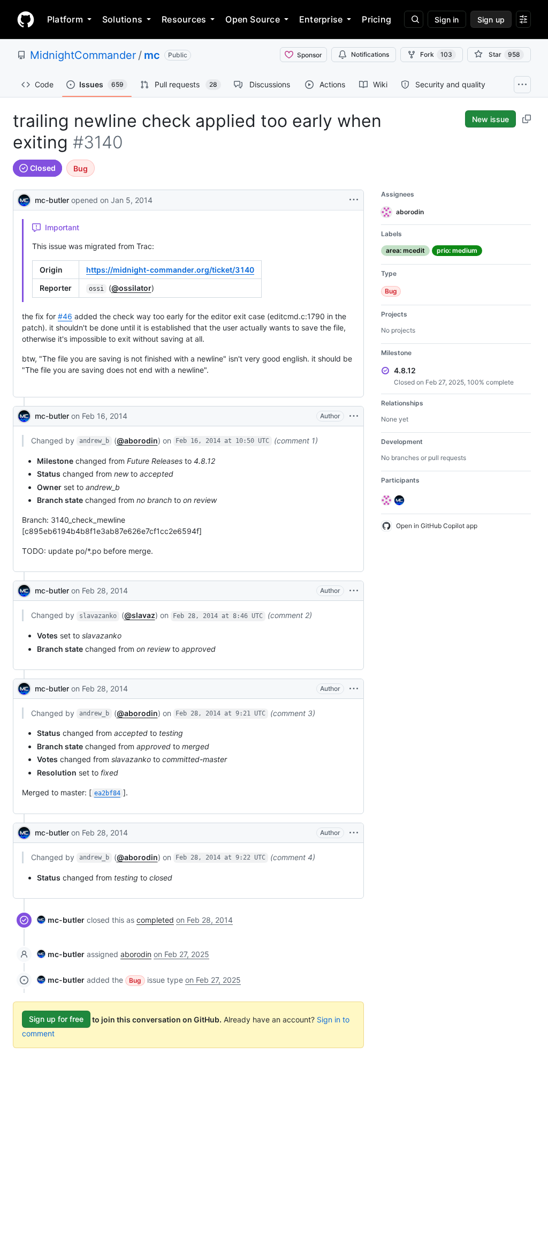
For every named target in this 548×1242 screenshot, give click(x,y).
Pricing (376, 19)
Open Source (252, 19)
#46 (65, 316)
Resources (184, 19)
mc (152, 55)
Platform (65, 19)
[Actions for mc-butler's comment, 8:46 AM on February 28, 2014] (353, 590)
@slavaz (139, 615)
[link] (61, 919)
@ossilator (131, 287)
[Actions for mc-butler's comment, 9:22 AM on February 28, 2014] (353, 832)
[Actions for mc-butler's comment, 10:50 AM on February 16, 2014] (353, 416)
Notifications (370, 54)
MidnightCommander (83, 55)
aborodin (135, 954)
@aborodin (137, 440)
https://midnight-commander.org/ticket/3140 (170, 269)
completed (155, 919)
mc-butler (52, 200)
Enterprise (320, 19)
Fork (436, 54)
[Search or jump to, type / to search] (413, 19)
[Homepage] (25, 19)
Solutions (122, 19)
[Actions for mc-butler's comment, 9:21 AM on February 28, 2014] (353, 688)
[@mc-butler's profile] (24, 199)
